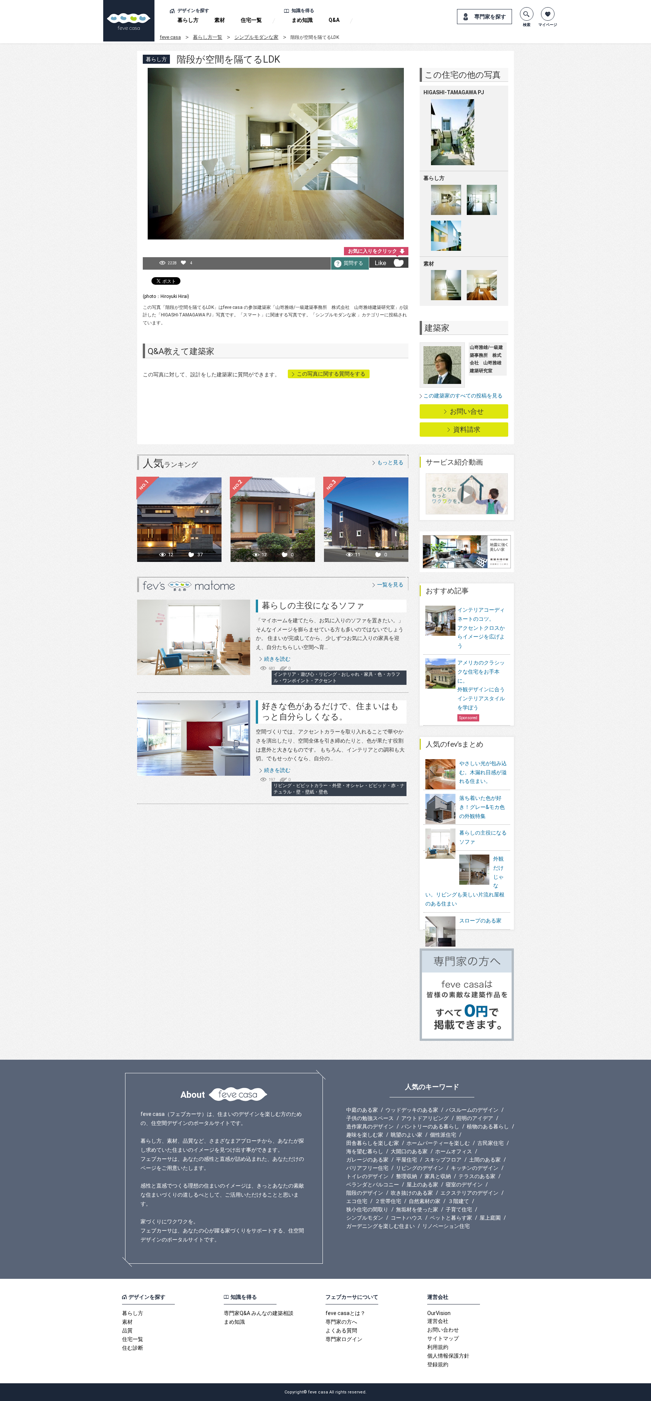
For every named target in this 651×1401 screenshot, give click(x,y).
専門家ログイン (344, 1339)
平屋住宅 (406, 1160)
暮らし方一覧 (207, 37)
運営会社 (437, 1321)
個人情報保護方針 (448, 1356)
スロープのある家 (480, 921)
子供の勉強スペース (370, 1118)
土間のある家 (485, 1160)
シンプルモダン (364, 1218)
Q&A (334, 20)
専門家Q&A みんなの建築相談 (258, 1313)
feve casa (170, 37)
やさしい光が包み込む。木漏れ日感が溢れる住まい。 (483, 772)
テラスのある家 (476, 1176)
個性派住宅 (443, 1135)
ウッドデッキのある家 (411, 1110)
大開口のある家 (409, 1151)
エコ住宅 (356, 1201)
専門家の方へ (341, 1322)
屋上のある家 (422, 1185)
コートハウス (406, 1218)
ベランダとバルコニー (372, 1185)
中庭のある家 (362, 1110)
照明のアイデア (474, 1118)
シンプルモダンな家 (256, 37)
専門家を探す (490, 17)
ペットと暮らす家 (451, 1218)
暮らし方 (188, 20)
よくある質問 (341, 1330)
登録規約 (437, 1364)
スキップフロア (443, 1160)
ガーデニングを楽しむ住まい (380, 1226)
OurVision (439, 1313)
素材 (219, 20)
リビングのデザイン (419, 1168)
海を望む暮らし (364, 1151)
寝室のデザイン (464, 1185)
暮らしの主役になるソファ (313, 605)
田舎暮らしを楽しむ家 (372, 1143)
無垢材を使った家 (417, 1209)
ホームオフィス (453, 1151)
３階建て (458, 1201)
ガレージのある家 (367, 1160)
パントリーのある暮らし (430, 1126)
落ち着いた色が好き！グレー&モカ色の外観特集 (482, 807)
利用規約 (437, 1347)
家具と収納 (438, 1176)
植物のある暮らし (488, 1126)
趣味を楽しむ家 (364, 1135)
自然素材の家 (424, 1201)
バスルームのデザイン (472, 1110)
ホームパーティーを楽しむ (438, 1143)
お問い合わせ (443, 1330)
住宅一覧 (251, 20)
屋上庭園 (490, 1218)
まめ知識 (302, 20)
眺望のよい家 (406, 1135)
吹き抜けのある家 (412, 1193)
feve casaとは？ (345, 1313)
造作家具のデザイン (370, 1126)
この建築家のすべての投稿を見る (463, 396)
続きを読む (277, 659)
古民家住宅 (490, 1143)
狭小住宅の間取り (367, 1209)
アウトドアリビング (425, 1118)
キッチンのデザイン (474, 1168)
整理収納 (406, 1176)
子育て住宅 (459, 1209)
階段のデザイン (364, 1193)
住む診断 (132, 1348)
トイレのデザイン (367, 1176)
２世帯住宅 (388, 1201)
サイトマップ (443, 1338)
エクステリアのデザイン (469, 1193)
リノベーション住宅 (446, 1226)
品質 (127, 1330)
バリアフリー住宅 (367, 1168)
